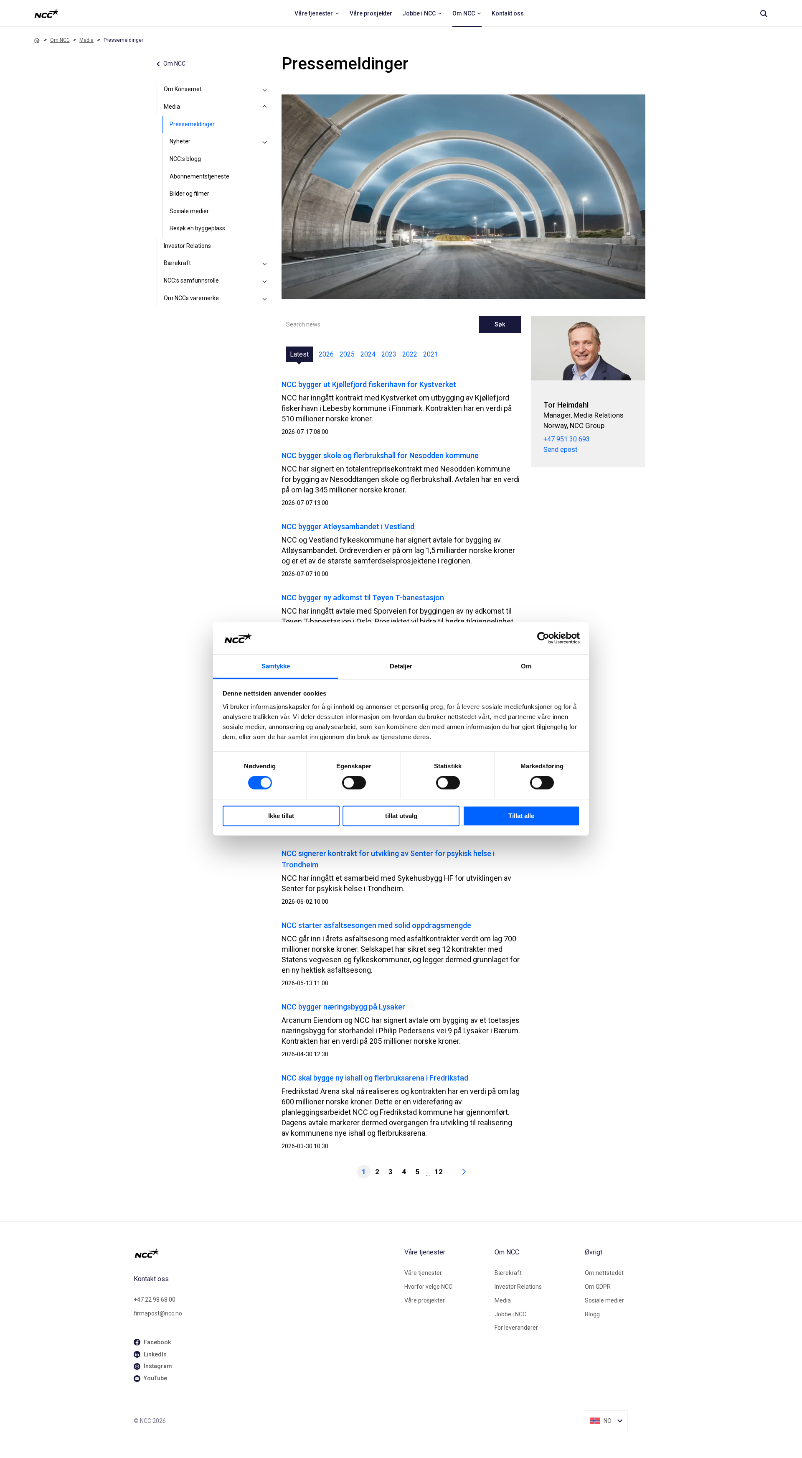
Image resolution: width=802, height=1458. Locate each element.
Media (86, 40)
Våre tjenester (423, 1272)
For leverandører (516, 1327)
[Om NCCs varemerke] (265, 298)
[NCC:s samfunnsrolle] (265, 281)
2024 (368, 354)
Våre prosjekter (424, 1300)
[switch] (354, 783)
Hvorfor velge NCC (428, 1286)
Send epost (560, 450)
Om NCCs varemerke (191, 298)
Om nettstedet (604, 1272)
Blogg (592, 1314)
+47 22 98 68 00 (154, 1299)
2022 (409, 354)
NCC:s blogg (185, 158)
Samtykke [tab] (275, 666)
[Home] (36, 40)
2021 (430, 354)
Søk (500, 324)
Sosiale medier (189, 211)
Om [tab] (526, 666)
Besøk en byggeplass (197, 228)
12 (438, 1171)
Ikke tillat (281, 815)
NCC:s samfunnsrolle (191, 280)
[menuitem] (317, 13)
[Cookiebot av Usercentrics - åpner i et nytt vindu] (543, 638)
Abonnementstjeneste (199, 176)
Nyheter (180, 141)
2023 (388, 354)
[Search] (764, 13)
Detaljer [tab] (401, 666)
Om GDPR (598, 1286)
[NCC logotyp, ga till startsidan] (46, 13)
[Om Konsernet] (265, 89)
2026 (326, 354)
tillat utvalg (401, 815)
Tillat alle (521, 815)
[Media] (265, 107)
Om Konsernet (183, 89)
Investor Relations (187, 245)
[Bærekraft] (265, 263)
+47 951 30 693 (566, 439)
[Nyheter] (265, 141)
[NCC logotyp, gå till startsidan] (266, 1253)
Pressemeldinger (192, 124)
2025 (347, 354)
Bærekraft (177, 263)
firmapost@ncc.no (158, 1313)
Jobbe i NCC (510, 1314)
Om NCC (60, 40)
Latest (299, 354)
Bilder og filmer (189, 193)
